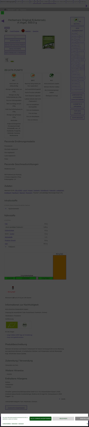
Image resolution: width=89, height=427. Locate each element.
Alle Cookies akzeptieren (41, 418)
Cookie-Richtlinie (7, 423)
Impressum (21, 423)
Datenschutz (15, 423)
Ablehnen (63, 418)
